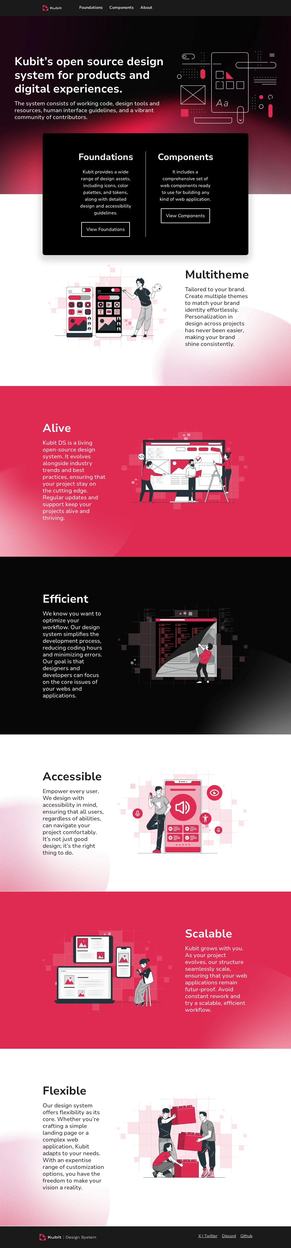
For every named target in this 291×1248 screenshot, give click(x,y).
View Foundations (105, 229)
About (146, 7)
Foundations (91, 7)
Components (121, 7)
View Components (185, 216)
